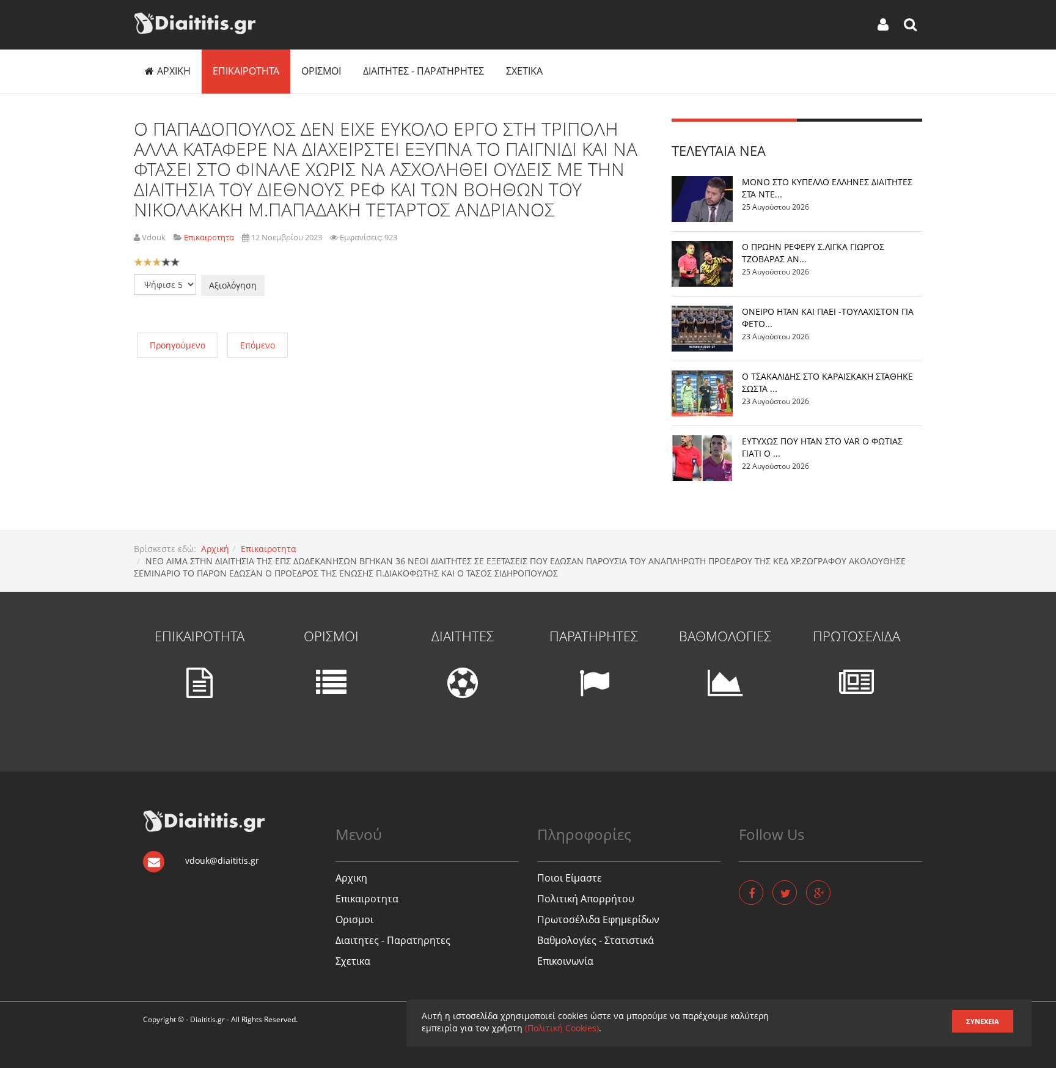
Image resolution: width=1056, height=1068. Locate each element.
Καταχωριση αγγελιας (771, 1050)
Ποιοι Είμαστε (569, 878)
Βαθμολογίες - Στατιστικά (595, 940)
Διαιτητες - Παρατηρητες (423, 71)
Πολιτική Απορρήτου (585, 898)
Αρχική (215, 548)
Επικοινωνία (565, 961)
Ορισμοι (321, 71)
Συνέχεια (982, 1021)
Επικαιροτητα (246, 71)
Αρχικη (174, 71)
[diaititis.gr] (194, 23)
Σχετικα (524, 71)
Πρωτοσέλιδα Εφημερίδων (598, 919)
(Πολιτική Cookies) (562, 1028)
